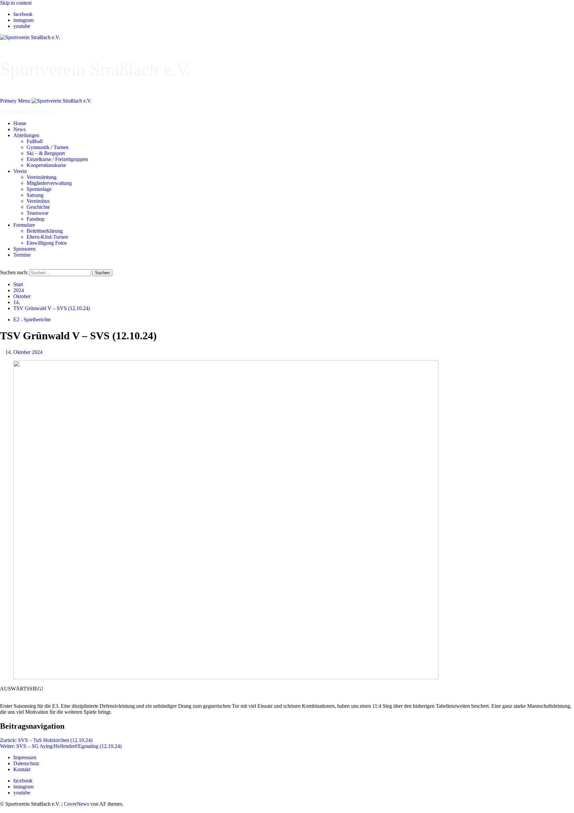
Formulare (24, 225)
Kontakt (21, 769)
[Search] (2, 266)
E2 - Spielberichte (32, 319)
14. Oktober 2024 (24, 352)
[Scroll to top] (2, 810)
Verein (20, 171)
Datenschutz (26, 763)
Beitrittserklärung (45, 231)
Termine (22, 255)
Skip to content (16, 3)
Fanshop (36, 219)
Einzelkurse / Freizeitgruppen (57, 159)
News (19, 129)
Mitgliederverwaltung (49, 183)
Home (19, 123)
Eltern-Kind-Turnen (47, 237)
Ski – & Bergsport (46, 153)
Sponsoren (24, 249)
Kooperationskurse (46, 165)
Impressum (24, 757)
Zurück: (46, 740)
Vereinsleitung (41, 177)
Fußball (35, 141)
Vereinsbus (38, 201)
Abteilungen (26, 135)
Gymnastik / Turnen (47, 147)
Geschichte (38, 207)
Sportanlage (39, 189)
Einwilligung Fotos (47, 243)
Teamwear (37, 213)
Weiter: (61, 746)
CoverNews (76, 804)
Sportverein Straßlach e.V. (96, 69)
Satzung (35, 195)
